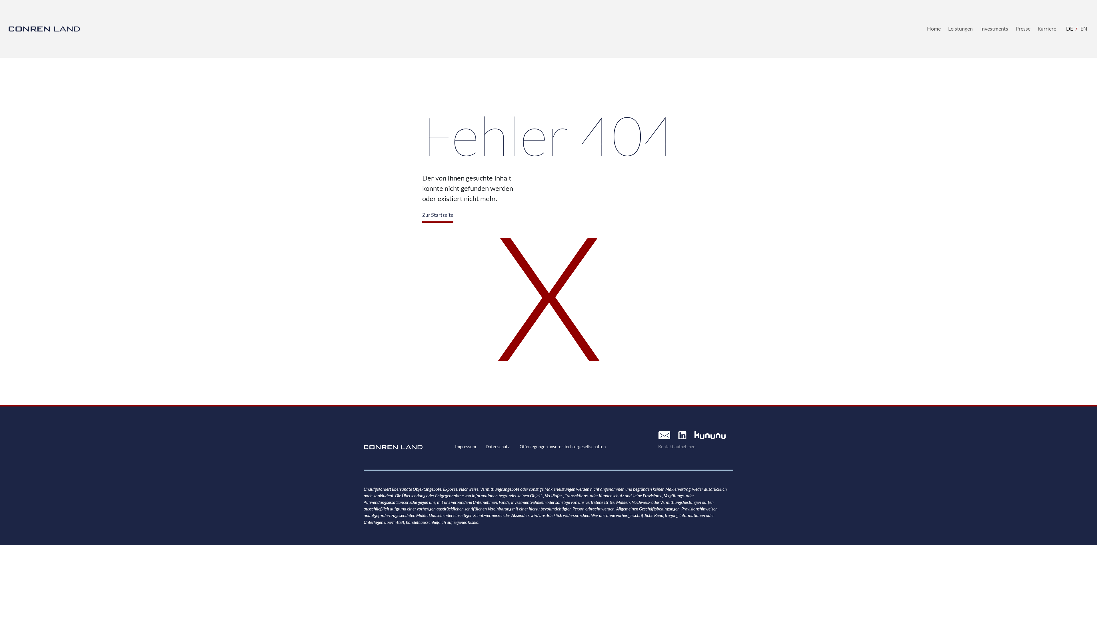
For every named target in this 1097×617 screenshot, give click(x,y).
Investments (994, 28)
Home (934, 28)
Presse (1023, 28)
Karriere (1047, 28)
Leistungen (960, 28)
